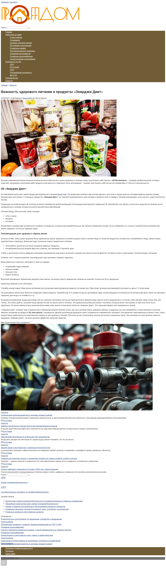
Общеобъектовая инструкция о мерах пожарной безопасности (31, 504)
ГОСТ (12, 70)
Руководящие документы (21, 73)
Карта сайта (10, 554)
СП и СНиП (14, 67)
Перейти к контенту (9, 2)
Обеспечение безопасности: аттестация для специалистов (25, 437)
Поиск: (4, 27)
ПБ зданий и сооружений (20, 46)
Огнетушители (16, 37)
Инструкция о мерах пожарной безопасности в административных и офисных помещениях (44, 501)
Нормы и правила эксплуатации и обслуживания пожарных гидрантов (35, 506)
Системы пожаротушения (21, 43)
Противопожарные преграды (22, 51)
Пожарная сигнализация (20, 54)
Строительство (11, 78)
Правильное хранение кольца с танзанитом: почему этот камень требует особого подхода (39, 458)
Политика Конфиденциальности (19, 548)
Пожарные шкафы (18, 48)
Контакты (9, 551)
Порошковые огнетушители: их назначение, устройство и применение (30, 541)
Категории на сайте (13, 35)
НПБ (12, 64)
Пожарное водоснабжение (21, 56)
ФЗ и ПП (13, 75)
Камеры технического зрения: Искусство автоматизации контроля (29, 426)
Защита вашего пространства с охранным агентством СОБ (25, 448)
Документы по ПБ (13, 62)
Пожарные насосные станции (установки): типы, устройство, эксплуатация (37, 509)
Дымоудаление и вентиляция (22, 59)
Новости (9, 81)
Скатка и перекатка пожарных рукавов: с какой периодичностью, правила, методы (36, 530)
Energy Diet (62, 194)
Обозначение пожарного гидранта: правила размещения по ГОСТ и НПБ (31, 524)
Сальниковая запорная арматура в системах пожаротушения (26, 415)
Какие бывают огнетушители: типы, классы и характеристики (27, 535)
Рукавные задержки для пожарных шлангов (24, 512)
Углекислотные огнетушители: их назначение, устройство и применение (31, 519)
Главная (8, 32)
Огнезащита (15, 40)
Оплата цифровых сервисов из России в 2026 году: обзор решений (29, 469)
